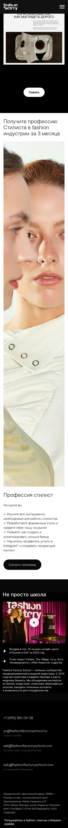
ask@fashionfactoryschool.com (27, 746)
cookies (9, 823)
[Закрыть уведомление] (65, 818)
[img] (34, 623)
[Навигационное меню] (62, 7)
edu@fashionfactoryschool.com (28, 765)
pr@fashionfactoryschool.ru (25, 731)
